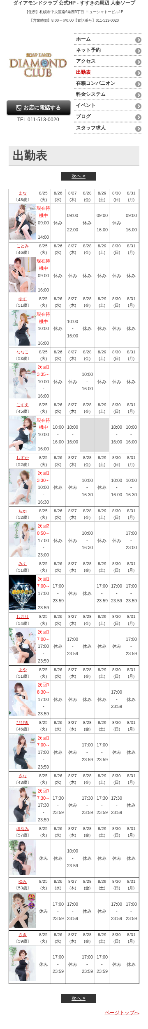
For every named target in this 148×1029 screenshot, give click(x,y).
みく (22, 563)
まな (22, 193)
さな (22, 775)
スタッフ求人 (91, 128)
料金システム (91, 94)
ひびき (22, 722)
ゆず (22, 298)
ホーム (83, 39)
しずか (22, 457)
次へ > (79, 176)
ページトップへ (122, 1012)
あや (22, 669)
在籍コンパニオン (96, 83)
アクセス (86, 61)
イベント (86, 105)
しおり (22, 616)
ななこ (22, 352)
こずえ (22, 405)
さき (22, 934)
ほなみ (22, 828)
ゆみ (22, 881)
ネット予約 (88, 50)
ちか (22, 511)
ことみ (22, 246)
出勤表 (83, 72)
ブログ (83, 116)
